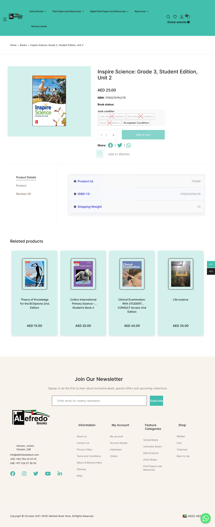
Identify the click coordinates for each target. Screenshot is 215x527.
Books (23, 45)
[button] (5, 19)
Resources (140, 11)
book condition (106, 111)
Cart (179, 442)
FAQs (79, 475)
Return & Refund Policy (89, 462)
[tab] (32, 177)
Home (13, 45)
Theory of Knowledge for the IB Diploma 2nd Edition (34, 303)
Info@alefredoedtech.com (24, 454)
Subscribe (156, 400)
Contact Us (83, 442)
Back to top (183, 456)
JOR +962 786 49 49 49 (23, 458)
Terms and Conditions (89, 456)
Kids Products (151, 453)
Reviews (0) (23, 193)
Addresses (116, 449)
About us (82, 436)
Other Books (150, 459)
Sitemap (81, 469)
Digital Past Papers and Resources (108, 11)
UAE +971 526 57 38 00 (23, 463)
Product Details (26, 177)
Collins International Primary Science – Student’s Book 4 (83, 303)
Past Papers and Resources (66, 11)
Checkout (182, 449)
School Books (36, 11)
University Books (152, 446)
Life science (180, 299)
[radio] (112, 116)
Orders (114, 456)
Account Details (118, 442)
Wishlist (181, 436)
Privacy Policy (84, 449)
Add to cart (143, 134)
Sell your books (39, 26)
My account (116, 436)
